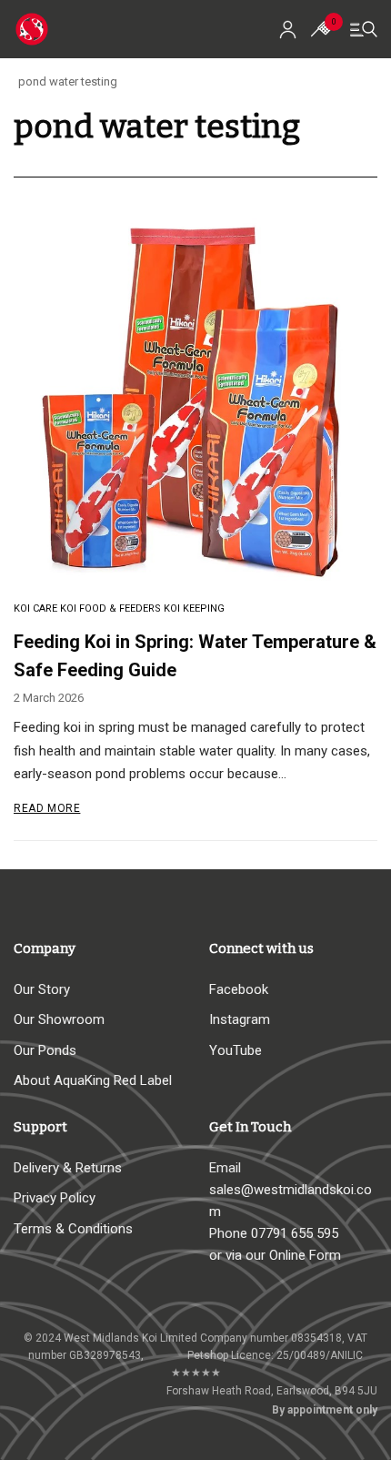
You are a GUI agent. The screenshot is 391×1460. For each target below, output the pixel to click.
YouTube (235, 1050)
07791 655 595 (294, 1233)
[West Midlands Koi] (32, 29)
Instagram (239, 1019)
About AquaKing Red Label (93, 1080)
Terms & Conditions (73, 1229)
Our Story (42, 989)
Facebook (238, 989)
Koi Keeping (194, 608)
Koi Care (35, 608)
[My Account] (287, 29)
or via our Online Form (275, 1255)
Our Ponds (45, 1050)
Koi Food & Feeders (110, 608)
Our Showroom (59, 1019)
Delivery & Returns (68, 1168)
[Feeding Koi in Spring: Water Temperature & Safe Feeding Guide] (195, 400)
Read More (47, 808)
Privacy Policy (54, 1198)
